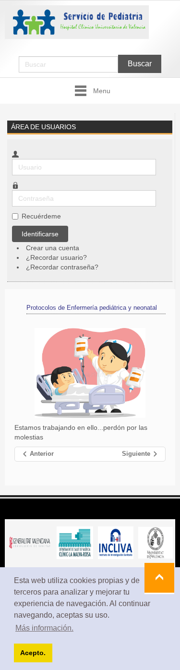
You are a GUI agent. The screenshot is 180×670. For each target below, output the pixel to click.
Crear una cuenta (53, 248)
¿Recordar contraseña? (62, 267)
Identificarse (40, 234)
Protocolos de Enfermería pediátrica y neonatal (91, 307)
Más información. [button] (44, 628)
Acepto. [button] (33, 653)
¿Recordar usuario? (56, 257)
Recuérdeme (41, 216)
